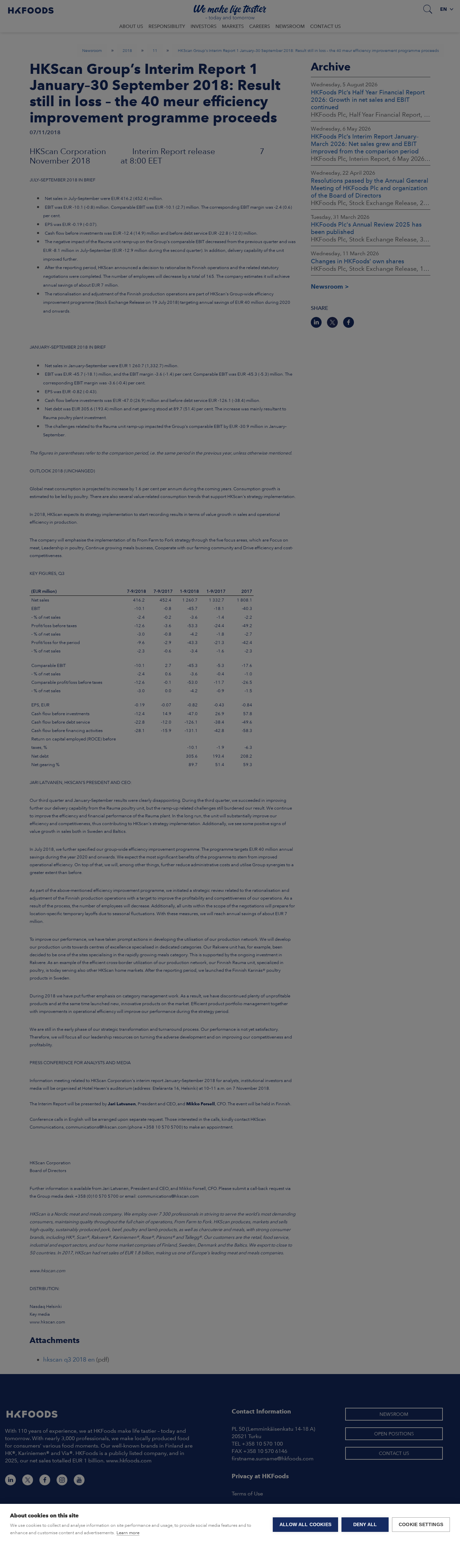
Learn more (128, 1532)
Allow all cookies (305, 1524)
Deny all (365, 1524)
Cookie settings (421, 1524)
